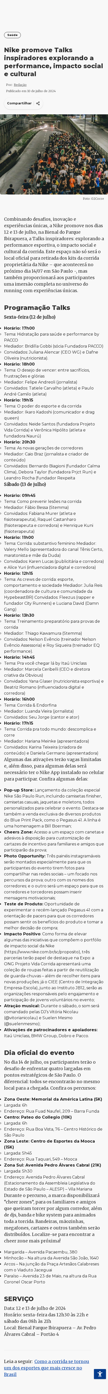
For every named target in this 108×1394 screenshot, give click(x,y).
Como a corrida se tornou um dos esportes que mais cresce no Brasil (46, 1368)
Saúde (12, 35)
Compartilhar (19, 103)
